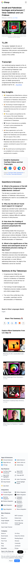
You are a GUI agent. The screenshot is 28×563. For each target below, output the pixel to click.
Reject (11, 560)
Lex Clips (15, 17)
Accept (17, 560)
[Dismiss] (25, 552)
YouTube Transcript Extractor (14, 174)
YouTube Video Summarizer (15, 172)
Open (20, 552)
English (3, 311)
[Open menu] (25, 2)
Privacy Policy (18, 557)
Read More (19, 85)
